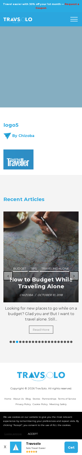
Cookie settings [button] (13, 433)
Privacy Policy (23, 404)
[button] (11, 342)
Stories (36, 398)
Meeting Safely (58, 404)
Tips (34, 268)
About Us (18, 398)
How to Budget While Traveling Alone (41, 283)
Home (7, 398)
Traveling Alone (55, 268)
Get (71, 447)
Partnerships (49, 398)
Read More (41, 329)
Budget (19, 268)
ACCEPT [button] (33, 433)
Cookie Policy (40, 404)
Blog (28, 398)
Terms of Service (67, 398)
